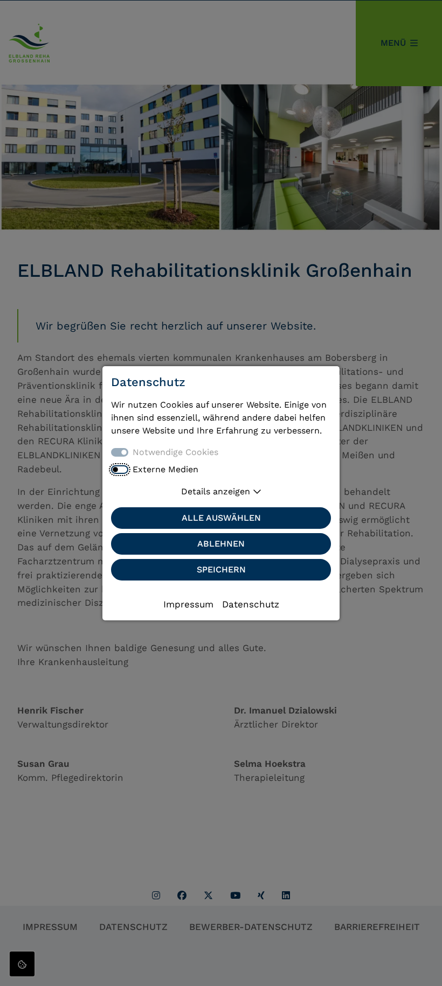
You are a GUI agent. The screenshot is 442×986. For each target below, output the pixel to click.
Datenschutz (250, 604)
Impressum (188, 604)
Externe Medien (165, 469)
